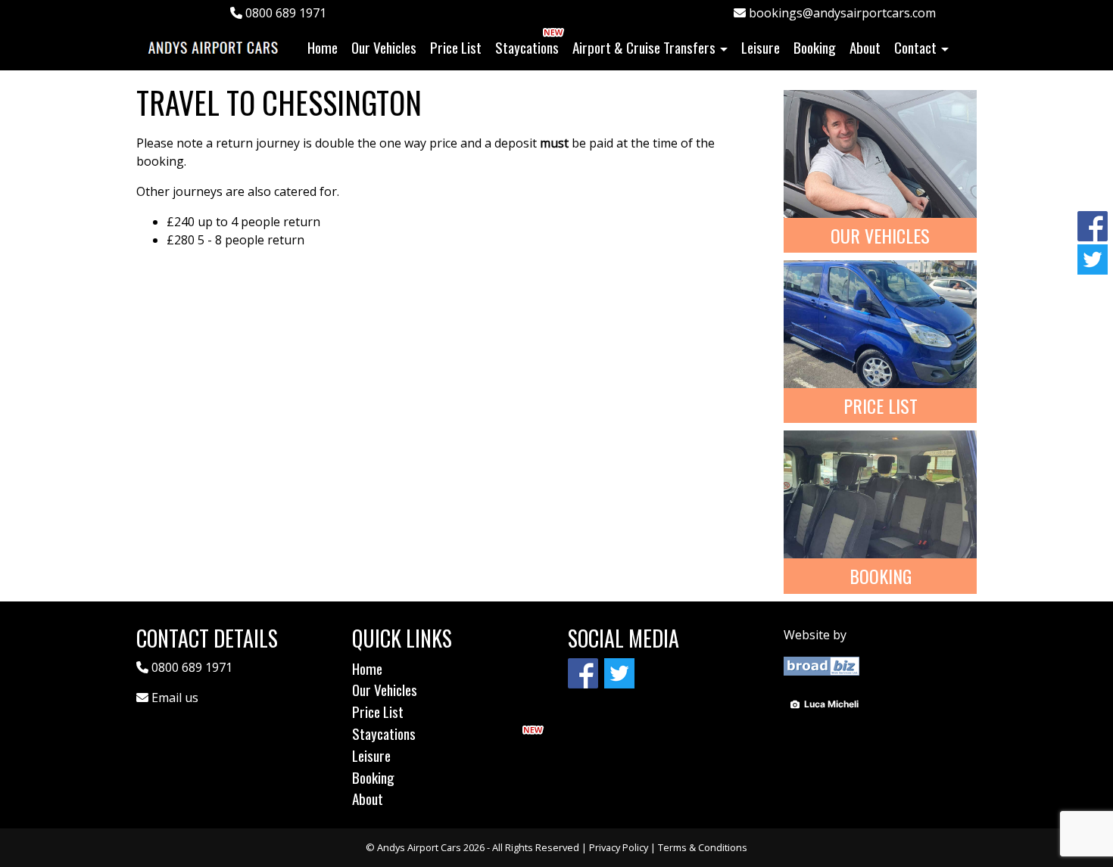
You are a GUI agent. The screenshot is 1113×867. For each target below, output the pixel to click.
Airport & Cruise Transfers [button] (644, 47)
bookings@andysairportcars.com (841, 13)
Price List (456, 47)
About (865, 47)
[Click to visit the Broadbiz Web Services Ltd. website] (821, 665)
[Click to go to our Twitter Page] (621, 671)
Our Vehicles (383, 47)
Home (325, 47)
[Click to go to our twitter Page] (1092, 258)
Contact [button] (915, 47)
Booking (814, 47)
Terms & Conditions (702, 847)
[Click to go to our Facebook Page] (1092, 224)
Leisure (760, 47)
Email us (174, 697)
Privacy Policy (618, 847)
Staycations (527, 47)
